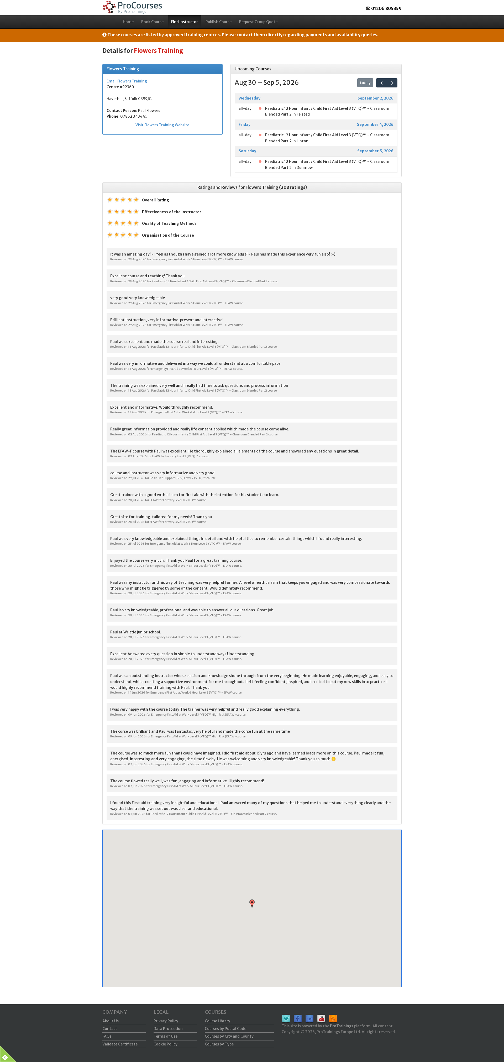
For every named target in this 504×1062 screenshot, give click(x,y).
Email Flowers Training (127, 81)
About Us (110, 1021)
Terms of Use (165, 1036)
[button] (252, 903)
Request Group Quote (258, 21)
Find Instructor (184, 21)
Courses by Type (219, 1044)
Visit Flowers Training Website (162, 125)
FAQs (106, 1036)
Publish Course (219, 21)
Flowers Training (262, 187)
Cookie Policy (165, 1044)
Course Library (217, 1021)
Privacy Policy (166, 1021)
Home (128, 21)
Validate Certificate (120, 1044)
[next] (392, 82)
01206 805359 (386, 8)
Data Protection (168, 1028)
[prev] (381, 82)
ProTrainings (341, 1026)
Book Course (152, 21)
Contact (109, 1028)
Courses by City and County (229, 1036)
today (365, 82)
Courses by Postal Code (225, 1028)
